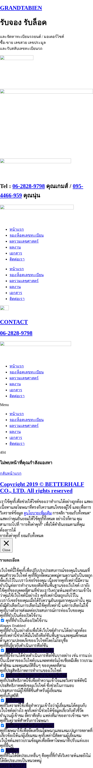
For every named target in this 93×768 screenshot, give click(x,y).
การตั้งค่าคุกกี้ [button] (10, 535)
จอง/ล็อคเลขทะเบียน (27, 235)
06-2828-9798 (28, 186)
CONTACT (14, 322)
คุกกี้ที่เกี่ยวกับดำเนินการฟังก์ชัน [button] (24, 645)
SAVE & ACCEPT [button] (13, 765)
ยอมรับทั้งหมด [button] (32, 535)
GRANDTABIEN (21, 8)
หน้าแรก (17, 229)
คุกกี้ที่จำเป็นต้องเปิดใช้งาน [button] (21, 615)
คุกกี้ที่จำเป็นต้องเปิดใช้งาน (26, 620)
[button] (46, 405)
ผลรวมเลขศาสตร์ (24, 241)
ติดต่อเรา (17, 259)
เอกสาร (16, 253)
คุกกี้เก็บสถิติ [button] (9, 695)
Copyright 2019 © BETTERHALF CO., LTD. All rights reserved (42, 487)
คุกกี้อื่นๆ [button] (6, 745)
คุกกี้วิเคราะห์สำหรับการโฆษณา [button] (24, 720)
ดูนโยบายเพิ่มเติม (38, 512)
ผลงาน (15, 247)
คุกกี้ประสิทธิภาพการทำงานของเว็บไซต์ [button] (30, 670)
